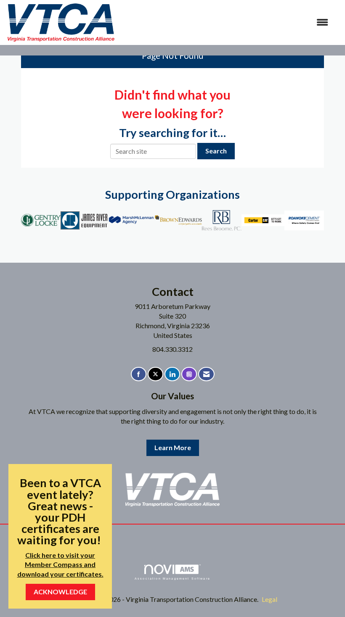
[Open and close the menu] (226, 22)
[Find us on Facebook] (138, 374)
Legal (269, 599)
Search (216, 151)
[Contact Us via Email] (206, 374)
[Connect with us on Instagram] (189, 374)
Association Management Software (172, 578)
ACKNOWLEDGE (60, 592)
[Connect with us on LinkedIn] (172, 374)
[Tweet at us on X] (155, 374)
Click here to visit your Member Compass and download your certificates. (60, 564)
